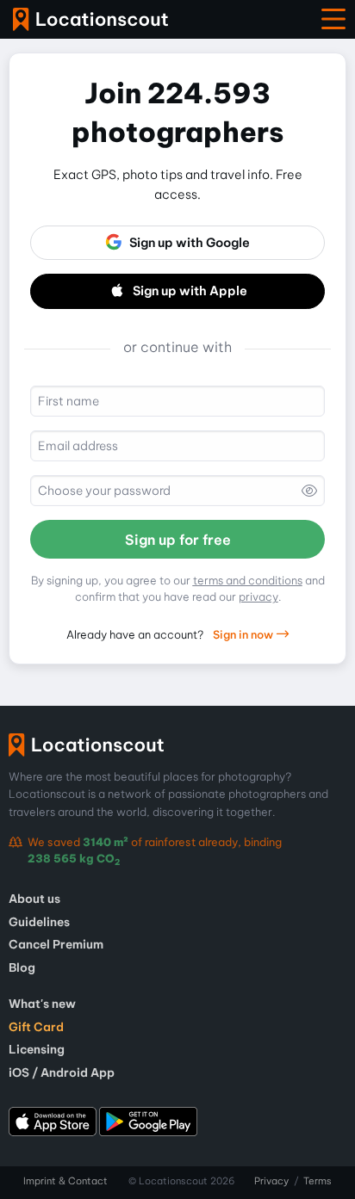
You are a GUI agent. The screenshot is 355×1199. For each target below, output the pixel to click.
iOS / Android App (62, 1072)
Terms (317, 1181)
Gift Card (36, 1027)
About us (34, 898)
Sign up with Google (189, 242)
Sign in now (244, 634)
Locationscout (90, 19)
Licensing (37, 1049)
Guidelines (39, 922)
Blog (22, 967)
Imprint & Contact (65, 1181)
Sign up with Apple (190, 291)
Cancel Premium (56, 944)
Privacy (271, 1181)
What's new (42, 1003)
